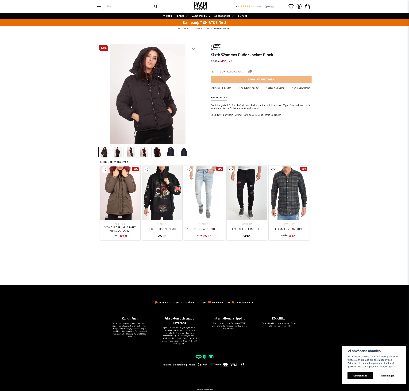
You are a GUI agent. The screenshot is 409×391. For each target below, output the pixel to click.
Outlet (242, 16)
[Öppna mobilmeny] (99, 6)
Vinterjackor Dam (198, 28)
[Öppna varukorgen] (307, 6)
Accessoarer (222, 16)
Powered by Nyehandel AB (205, 389)
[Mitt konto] (299, 6)
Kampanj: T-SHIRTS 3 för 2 (204, 22)
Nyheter (167, 16)
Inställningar (387, 375)
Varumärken (199, 16)
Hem (179, 28)
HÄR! (289, 326)
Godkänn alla (360, 375)
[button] (155, 6)
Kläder (180, 16)
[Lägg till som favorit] (291, 6)
